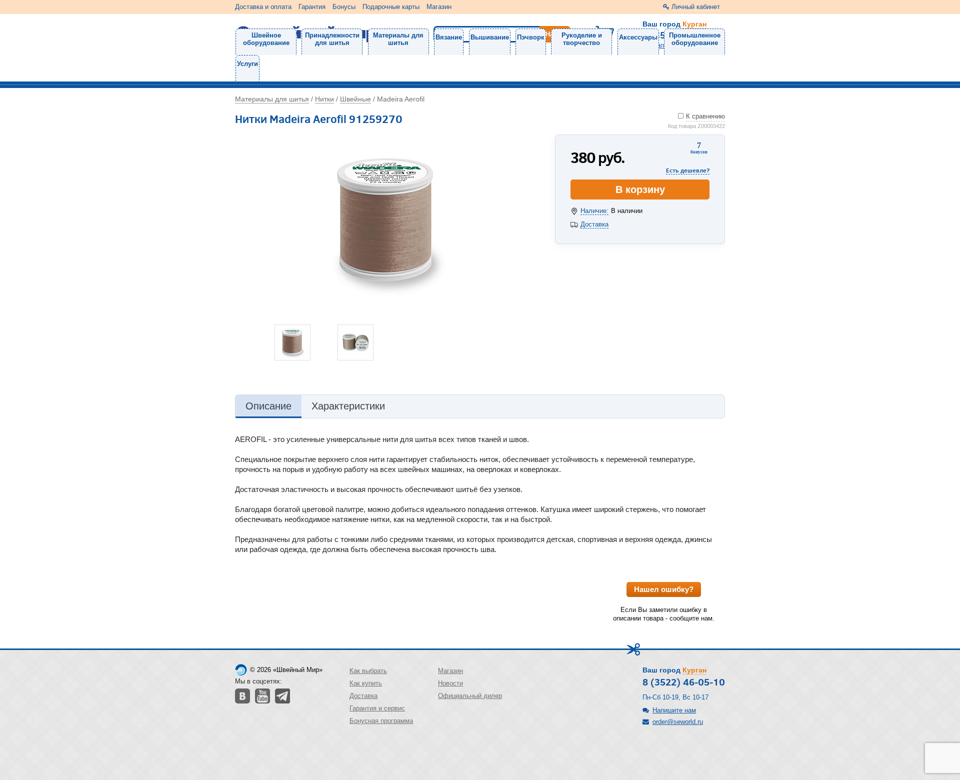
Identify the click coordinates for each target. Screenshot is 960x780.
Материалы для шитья (398, 39)
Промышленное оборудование (694, 39)
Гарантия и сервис (377, 708)
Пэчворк (530, 37)
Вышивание (489, 37)
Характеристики (348, 406)
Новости (450, 683)
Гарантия (312, 6)
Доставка (594, 224)
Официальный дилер (470, 696)
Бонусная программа (381, 720)
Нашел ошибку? (664, 589)
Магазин (439, 6)
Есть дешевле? (688, 170)
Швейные (355, 99)
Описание (269, 406)
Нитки (324, 99)
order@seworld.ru (677, 722)
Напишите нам (674, 710)
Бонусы (344, 6)
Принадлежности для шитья (332, 39)
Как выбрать (368, 670)
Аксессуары (638, 37)
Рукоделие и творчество (582, 39)
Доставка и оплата (263, 6)
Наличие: (594, 210)
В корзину (640, 189)
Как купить (366, 683)
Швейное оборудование (266, 39)
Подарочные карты (391, 6)
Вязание (449, 37)
